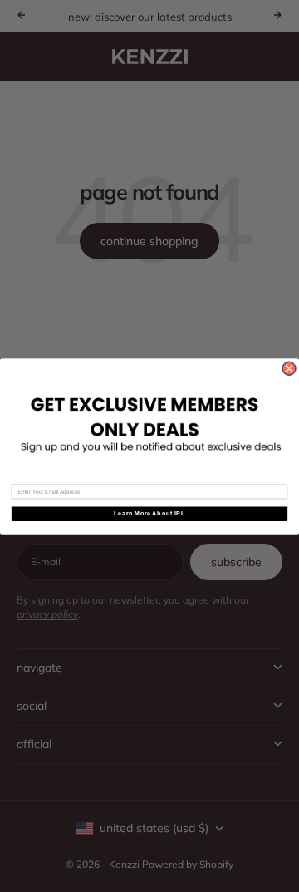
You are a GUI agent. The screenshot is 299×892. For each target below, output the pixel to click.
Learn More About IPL (149, 513)
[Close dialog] (289, 369)
